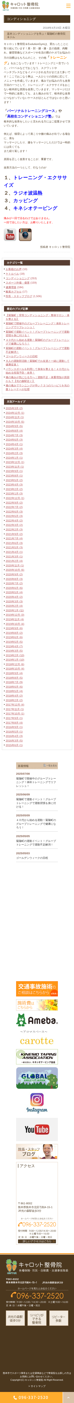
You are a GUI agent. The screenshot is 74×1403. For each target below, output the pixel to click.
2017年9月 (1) (14, 718)
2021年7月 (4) (14, 538)
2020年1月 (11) (15, 610)
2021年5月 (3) (14, 547)
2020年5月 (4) (14, 592)
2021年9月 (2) (14, 534)
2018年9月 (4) (14, 673)
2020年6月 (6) (14, 587)
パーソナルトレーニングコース (31, 111)
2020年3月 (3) (14, 601)
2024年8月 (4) (14, 430)
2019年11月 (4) (15, 619)
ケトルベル (12, 273)
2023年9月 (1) (14, 471)
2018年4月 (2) (14, 695)
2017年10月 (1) (15, 713)
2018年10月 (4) (15, 668)
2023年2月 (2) (14, 489)
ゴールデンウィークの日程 (22, 356)
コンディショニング (18, 278)
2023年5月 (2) (14, 480)
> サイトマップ (37, 1386)
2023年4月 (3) (14, 484)
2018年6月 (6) (14, 686)
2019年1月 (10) (15, 659)
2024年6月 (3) (14, 439)
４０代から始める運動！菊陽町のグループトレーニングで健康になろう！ (36, 823)
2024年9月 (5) (14, 426)
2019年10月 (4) (15, 623)
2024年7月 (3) (14, 435)
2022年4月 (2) (14, 520)
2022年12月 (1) (15, 498)
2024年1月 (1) (14, 457)
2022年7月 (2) (14, 507)
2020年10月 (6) (15, 569)
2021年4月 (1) (14, 552)
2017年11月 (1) (15, 709)
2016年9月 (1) (14, 727)
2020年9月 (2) (14, 574)
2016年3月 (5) (14, 740)
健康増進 (11, 287)
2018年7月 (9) (14, 682)
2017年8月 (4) (14, 722)
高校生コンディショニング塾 (29, 116)
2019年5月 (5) (14, 641)
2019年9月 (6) (14, 628)
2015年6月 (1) (14, 745)
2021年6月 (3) (14, 543)
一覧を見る (51, 765)
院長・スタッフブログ (19, 296)
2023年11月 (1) (15, 466)
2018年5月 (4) (14, 691)
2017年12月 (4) (15, 704)
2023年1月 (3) (14, 493)
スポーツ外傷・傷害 (18, 282)
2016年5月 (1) (14, 731)
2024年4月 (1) (14, 444)
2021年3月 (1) (14, 556)
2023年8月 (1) (14, 475)
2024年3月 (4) (14, 448)
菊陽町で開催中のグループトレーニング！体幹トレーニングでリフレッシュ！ (36, 782)
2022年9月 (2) (14, 502)
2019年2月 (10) (15, 655)
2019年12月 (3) (15, 614)
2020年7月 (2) (14, 583)
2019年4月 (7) (14, 646)
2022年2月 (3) (14, 529)
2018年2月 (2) (14, 700)
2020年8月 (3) (14, 579)
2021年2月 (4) (14, 560)
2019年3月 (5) (14, 650)
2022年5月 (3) (14, 516)
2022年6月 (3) (14, 511)
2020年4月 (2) (14, 596)
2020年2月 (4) (14, 605)
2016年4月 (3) (14, 736)
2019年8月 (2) (14, 632)
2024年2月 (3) (14, 453)
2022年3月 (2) (14, 524)
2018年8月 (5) (14, 677)
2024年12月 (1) (15, 412)
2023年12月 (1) (15, 462)
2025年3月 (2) (14, 408)
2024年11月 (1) (15, 417)
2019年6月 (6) (14, 637)
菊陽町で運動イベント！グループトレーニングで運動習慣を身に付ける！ (36, 803)
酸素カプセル (14, 291)
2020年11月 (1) (15, 565)
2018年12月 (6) (15, 664)
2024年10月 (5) (15, 421)
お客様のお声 (14, 269)
